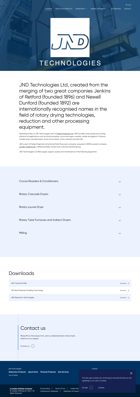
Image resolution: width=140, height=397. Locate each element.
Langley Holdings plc (27, 147)
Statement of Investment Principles (76, 391)
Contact (94, 369)
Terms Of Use (60, 388)
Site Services (63, 372)
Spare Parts (33, 372)
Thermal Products (48, 372)
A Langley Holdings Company (21, 388)
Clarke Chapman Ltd (65, 134)
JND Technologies (15, 369)
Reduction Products (17, 372)
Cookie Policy (75, 388)
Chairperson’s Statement (49, 391)
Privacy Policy (45, 388)
